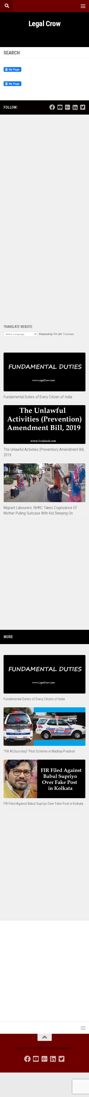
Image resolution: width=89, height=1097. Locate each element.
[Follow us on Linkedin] (75, 107)
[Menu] (83, 6)
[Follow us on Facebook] (52, 107)
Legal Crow (44, 23)
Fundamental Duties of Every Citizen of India (38, 396)
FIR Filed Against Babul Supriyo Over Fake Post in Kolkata (43, 803)
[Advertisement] (44, 166)
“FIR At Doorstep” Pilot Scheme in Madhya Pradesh (39, 751)
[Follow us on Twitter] (82, 107)
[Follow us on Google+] (67, 107)
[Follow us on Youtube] (60, 107)
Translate (68, 334)
